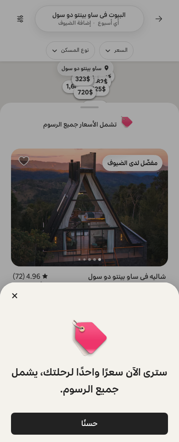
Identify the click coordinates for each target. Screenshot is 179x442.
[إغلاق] (14, 295)
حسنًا (89, 423)
